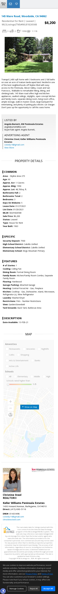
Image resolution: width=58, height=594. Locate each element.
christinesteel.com (11, 519)
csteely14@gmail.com (14, 144)
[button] (2, 590)
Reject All (34, 588)
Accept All (48, 588)
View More (9, 147)
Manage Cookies (17, 588)
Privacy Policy (31, 574)
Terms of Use (47, 574)
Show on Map (30, 407)
